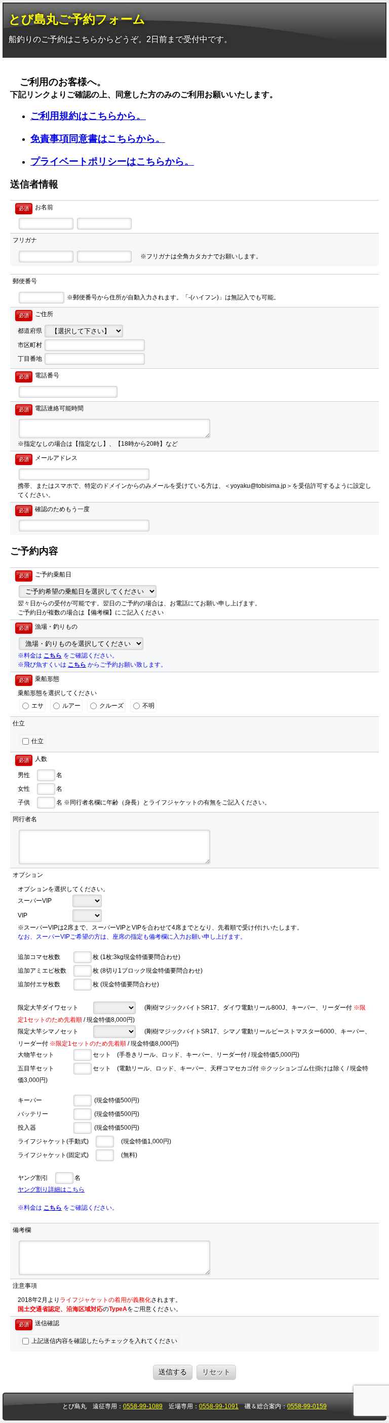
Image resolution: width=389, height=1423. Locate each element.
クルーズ (111, 705)
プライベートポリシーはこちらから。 (112, 161)
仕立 (37, 741)
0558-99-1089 (143, 1406)
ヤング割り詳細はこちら (51, 1189)
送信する (173, 1372)
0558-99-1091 (219, 1406)
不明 (147, 705)
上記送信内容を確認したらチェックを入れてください (103, 1340)
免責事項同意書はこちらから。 (97, 138)
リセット (216, 1372)
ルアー (71, 705)
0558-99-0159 (307, 1406)
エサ (37, 705)
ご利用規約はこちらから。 (88, 115)
